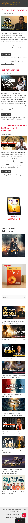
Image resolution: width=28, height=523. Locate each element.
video (12, 120)
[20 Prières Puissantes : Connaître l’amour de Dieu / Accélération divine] (13, 404)
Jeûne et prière (12, 118)
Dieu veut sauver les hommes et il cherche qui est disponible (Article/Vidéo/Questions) (12, 471)
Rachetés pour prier (10, 69)
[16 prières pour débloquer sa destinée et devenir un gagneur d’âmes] (13, 312)
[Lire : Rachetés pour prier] (14, 83)
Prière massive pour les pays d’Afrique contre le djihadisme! (14, 128)
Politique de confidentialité (14, 517)
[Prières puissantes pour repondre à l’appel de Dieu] (13, 442)
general (3, 58)
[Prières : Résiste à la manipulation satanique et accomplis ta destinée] (13, 423)
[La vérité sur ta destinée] (13, 350)
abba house (4, 118)
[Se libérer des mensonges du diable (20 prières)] (13, 331)
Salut (12, 64)
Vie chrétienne (19, 120)
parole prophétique (11, 58)
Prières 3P (10, 62)
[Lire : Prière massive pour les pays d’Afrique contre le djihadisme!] (14, 143)
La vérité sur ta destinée (9, 359)
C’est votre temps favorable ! (14, 9)
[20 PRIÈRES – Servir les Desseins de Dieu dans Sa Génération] (13, 482)
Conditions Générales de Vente (14, 514)
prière (19, 118)
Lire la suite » (6, 54)
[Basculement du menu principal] (24, 3)
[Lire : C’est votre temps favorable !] (14, 23)
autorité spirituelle (6, 175)
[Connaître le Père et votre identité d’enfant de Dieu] (13, 386)
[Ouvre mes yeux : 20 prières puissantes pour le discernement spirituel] (13, 367)
